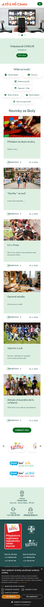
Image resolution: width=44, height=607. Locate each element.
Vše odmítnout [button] (32, 597)
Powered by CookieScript (22, 605)
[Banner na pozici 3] (25, 35)
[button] (22, 602)
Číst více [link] (22, 55)
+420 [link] (10, 557)
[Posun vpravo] (40, 446)
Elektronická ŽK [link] (24, 81)
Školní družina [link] (13, 95)
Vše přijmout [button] (11, 597)
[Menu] (39, 4)
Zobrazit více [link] (22, 430)
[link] (22, 463)
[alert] (22, 587)
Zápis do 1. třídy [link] (24, 88)
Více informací (22, 582)
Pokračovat (13, 162)
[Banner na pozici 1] (19, 35)
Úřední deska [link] (13, 75)
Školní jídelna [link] (34, 95)
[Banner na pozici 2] (22, 35)
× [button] (41, 569)
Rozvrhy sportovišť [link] (24, 101)
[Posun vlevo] (4, 446)
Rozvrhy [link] (34, 75)
